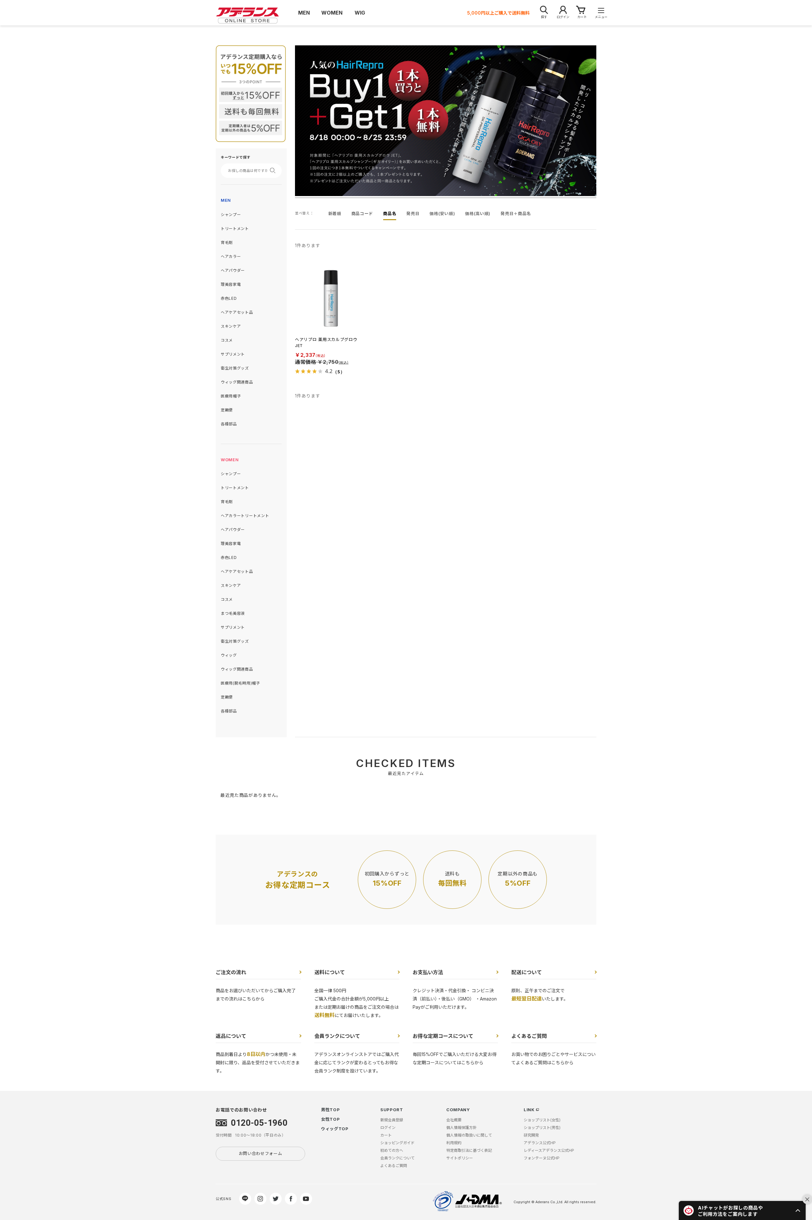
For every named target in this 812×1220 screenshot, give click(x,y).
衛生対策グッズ (235, 368)
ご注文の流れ (231, 972)
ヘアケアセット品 (237, 312)
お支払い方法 (428, 972)
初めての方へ (391, 1150)
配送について (526, 972)
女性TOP (330, 1119)
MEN (226, 200)
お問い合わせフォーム (260, 1153)
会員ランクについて (337, 1036)
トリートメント (235, 228)
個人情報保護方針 (461, 1127)
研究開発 (531, 1135)
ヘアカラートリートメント (245, 515)
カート (386, 1135)
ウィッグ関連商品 (237, 382)
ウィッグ (229, 655)
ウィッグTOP (335, 1128)
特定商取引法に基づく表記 (469, 1150)
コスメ (227, 340)
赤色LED (229, 298)
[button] (742, 1210)
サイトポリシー (459, 1158)
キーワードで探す (236, 157)
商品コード (362, 213)
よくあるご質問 (529, 1036)
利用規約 (454, 1142)
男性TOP (330, 1109)
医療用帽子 (231, 396)
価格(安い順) (442, 213)
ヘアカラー (231, 256)
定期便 (227, 410)
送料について (329, 972)
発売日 (412, 213)
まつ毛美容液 (233, 613)
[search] (275, 170)
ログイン (388, 1127)
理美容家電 (231, 284)
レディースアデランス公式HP (549, 1150)
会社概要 (454, 1120)
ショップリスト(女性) (542, 1120)
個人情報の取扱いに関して (469, 1135)
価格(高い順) (477, 213)
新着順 (334, 213)
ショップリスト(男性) (542, 1127)
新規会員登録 (391, 1120)
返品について (231, 1036)
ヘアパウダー (233, 270)
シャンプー (231, 214)
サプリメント (233, 354)
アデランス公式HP (540, 1142)
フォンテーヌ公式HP (542, 1158)
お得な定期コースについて (443, 1036)
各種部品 (229, 424)
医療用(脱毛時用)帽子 (240, 683)
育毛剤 (227, 242)
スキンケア (231, 326)
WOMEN (230, 459)
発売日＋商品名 (516, 213)
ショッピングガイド (397, 1142)
